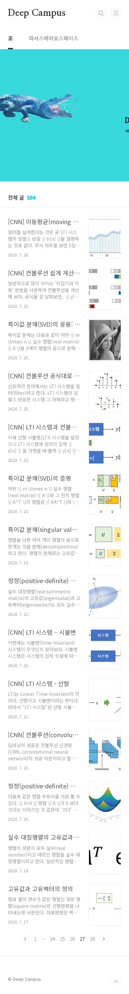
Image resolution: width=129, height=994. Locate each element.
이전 (25, 939)
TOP (115, 981)
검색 (101, 13)
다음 (104, 939)
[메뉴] (116, 13)
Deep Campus (36, 13)
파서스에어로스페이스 (53, 38)
